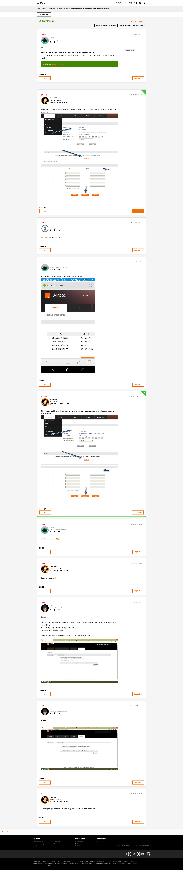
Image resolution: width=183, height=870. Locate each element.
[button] (143, 34)
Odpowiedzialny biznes (55, 861)
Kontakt (98, 844)
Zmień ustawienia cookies (81, 861)
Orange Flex (36, 861)
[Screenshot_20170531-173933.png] (68, 325)
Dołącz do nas (121, 3)
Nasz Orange (41, 8)
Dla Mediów (78, 846)
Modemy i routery (62, 8)
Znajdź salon (57, 841)
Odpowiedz (138, 78)
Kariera (98, 846)
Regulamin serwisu (62, 863)
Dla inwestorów (79, 844)
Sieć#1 (44, 861)
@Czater (44, 237)
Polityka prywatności (87, 863)
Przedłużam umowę (38, 844)
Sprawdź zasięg (58, 844)
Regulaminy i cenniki (38, 846)
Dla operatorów (79, 841)
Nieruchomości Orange (119, 863)
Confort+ (125, 861)
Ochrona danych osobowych (102, 863)
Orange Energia (37, 863)
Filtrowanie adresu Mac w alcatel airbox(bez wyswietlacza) (67, 52)
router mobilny (129, 50)
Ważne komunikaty (49, 863)
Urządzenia (51, 8)
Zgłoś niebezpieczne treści (97, 861)
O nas (97, 841)
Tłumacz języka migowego (114, 861)
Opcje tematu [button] (43, 14)
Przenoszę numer (38, 841)
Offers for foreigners (133, 863)
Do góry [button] (6, 831)
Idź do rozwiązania (138, 21)
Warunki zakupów (74, 863)
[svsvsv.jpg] (79, 661)
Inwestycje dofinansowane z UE (41, 866)
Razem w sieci (67, 861)
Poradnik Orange (135, 861)
